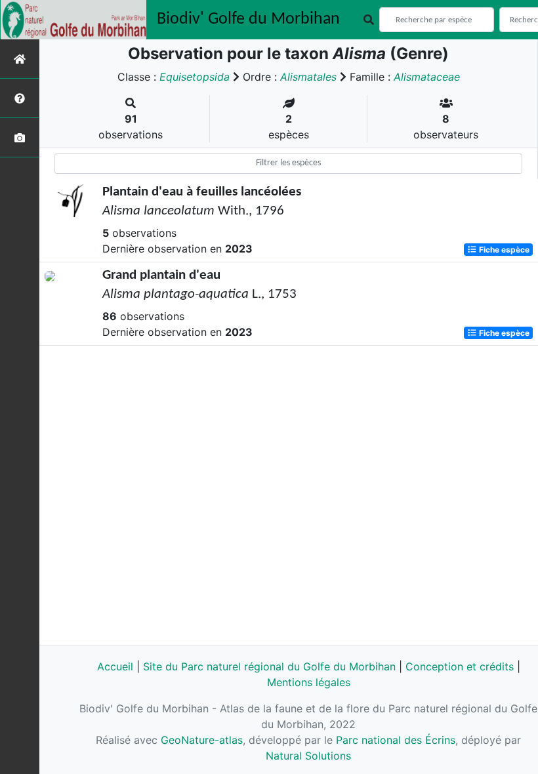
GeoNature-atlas (202, 739)
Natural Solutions (308, 755)
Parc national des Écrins (395, 739)
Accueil (115, 666)
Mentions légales (308, 682)
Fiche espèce (503, 250)
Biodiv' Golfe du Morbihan (248, 19)
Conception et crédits (459, 666)
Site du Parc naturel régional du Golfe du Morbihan (269, 666)
